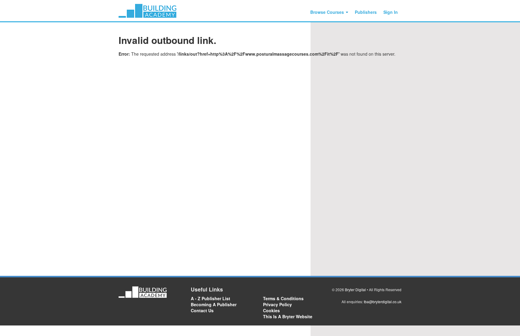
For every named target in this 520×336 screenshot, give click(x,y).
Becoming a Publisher (214, 304)
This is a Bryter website (287, 316)
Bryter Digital (355, 289)
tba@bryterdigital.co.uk (382, 301)
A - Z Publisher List (210, 298)
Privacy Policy (277, 304)
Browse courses (327, 12)
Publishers (366, 12)
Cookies (271, 310)
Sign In (390, 12)
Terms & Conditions (283, 298)
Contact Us (202, 310)
